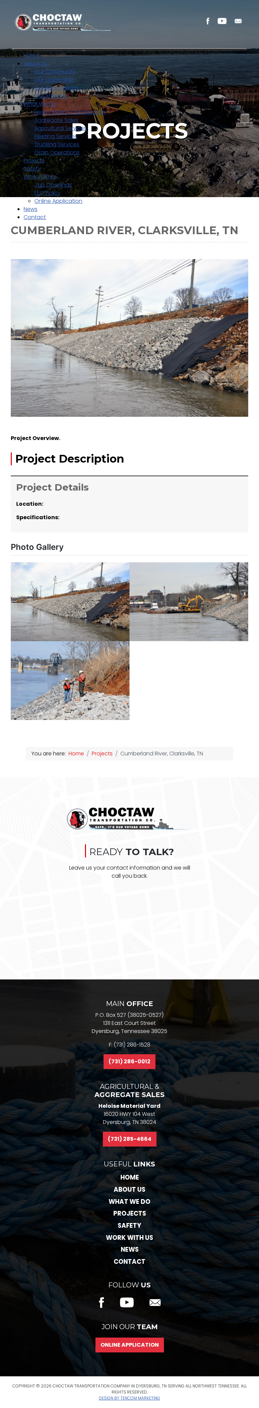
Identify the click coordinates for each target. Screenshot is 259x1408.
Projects (129, 1213)
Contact (129, 1261)
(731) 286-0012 (129, 1061)
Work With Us (129, 1237)
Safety (129, 1225)
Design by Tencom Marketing (129, 1398)
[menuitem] (31, 55)
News (130, 1249)
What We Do (129, 1201)
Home (129, 1177)
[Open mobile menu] (129, 49)
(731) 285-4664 (129, 1139)
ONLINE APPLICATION (129, 1345)
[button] (70, 601)
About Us (129, 1189)
